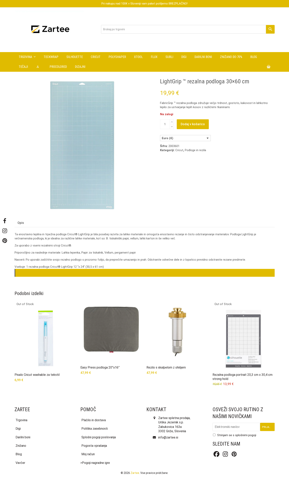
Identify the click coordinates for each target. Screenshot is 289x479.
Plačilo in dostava (93, 420)
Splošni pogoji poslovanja (98, 437)
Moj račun (88, 454)
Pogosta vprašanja (94, 446)
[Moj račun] (38, 67)
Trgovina (21, 420)
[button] (268, 67)
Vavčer (20, 463)
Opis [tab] (20, 223)
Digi (18, 428)
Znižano (21, 446)
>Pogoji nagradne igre (95, 463)
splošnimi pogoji (245, 435)
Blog (19, 454)
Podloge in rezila (195, 150)
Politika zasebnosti (94, 428)
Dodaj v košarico (193, 124)
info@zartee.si (168, 437)
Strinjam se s (236, 435)
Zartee (135, 472)
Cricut (179, 150)
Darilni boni (23, 437)
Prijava (267, 426)
